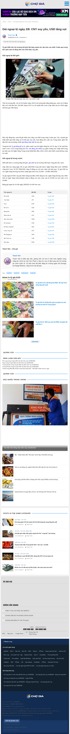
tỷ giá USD (33, 273)
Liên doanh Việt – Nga (17, 655)
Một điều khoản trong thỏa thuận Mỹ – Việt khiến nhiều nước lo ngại (29, 368)
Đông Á (35, 651)
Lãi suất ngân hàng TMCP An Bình (25, 666)
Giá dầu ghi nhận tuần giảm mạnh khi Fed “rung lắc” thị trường (35, 533)
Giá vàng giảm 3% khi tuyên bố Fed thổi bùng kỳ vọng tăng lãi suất (36, 522)
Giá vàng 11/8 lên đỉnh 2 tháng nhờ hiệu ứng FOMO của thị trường (36, 479)
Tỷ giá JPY (51, 200)
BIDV (29, 651)
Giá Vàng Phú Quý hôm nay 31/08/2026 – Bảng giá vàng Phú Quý (21, 682)
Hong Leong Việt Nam (51, 651)
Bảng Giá (10, 633)
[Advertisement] (35, 123)
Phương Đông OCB (53, 655)
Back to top (8, 641)
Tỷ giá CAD (51, 223)
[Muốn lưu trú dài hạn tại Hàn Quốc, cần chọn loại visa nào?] (7, 568)
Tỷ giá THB (51, 238)
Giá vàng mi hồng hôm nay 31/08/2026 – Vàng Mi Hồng (18, 678)
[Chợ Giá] (35, 4)
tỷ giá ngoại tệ (25, 273)
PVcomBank (15, 658)
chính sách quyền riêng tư (44, 711)
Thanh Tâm (17, 256)
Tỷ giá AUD (51, 207)
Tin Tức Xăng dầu (26, 531)
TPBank (17, 662)
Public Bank (7, 658)
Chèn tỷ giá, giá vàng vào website (17, 610)
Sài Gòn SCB (60, 658)
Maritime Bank (28, 655)
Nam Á (36, 655)
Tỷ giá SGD (51, 234)
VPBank (44, 662)
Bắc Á (11, 651)
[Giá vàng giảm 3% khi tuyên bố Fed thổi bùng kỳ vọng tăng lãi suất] (7, 522)
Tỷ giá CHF (51, 230)
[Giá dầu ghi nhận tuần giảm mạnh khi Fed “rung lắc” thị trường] (7, 534)
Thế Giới (17, 542)
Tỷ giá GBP (51, 211)
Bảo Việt (24, 651)
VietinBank (37, 662)
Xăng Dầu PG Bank (53, 662)
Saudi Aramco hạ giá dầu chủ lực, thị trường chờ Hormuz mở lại (36, 492)
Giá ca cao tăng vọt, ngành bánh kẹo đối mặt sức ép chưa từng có (36, 467)
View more (35, 341)
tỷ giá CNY (16, 273)
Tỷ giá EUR (51, 204)
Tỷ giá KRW (51, 219)
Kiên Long (6, 655)
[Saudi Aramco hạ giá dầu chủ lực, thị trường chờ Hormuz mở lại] (7, 496)
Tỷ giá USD (51, 196)
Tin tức (9, 21)
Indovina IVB (62, 651)
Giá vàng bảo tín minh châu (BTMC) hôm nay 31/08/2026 (19, 674)
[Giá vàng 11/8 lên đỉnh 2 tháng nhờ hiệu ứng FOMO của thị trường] (7, 483)
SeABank (6, 662)
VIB (22, 662)
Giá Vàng (17, 519)
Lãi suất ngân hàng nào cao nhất (45, 666)
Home (4, 21)
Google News (19, 633)
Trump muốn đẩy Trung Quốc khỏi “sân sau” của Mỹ (31, 544)
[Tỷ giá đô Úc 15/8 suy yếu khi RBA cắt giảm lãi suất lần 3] (18, 329)
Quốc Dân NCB (37, 658)
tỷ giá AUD (9, 273)
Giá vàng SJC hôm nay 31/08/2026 (13, 685)
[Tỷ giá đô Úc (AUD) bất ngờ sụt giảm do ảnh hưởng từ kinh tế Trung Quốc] (18, 310)
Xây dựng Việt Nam (9, 666)
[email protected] (19, 706)
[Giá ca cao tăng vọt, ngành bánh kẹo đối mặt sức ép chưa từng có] (7, 471)
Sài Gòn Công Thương (49, 658)
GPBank (41, 651)
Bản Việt (17, 651)
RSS (3, 633)
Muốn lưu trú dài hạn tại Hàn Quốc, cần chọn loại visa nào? (33, 567)
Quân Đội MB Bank (26, 658)
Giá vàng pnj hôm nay (46, 682)
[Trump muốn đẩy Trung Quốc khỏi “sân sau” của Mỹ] (7, 545)
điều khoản (56, 711)
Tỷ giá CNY (51, 215)
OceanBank (43, 655)
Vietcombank (28, 662)
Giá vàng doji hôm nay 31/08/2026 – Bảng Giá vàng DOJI (51, 674)
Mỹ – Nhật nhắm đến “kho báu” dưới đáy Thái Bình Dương (34, 455)
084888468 (7, 706)
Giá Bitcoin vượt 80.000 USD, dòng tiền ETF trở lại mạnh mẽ (34, 556)
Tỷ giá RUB (51, 242)
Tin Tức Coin (25, 553)
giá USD (31, 163)
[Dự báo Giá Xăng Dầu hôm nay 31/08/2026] (35, 404)
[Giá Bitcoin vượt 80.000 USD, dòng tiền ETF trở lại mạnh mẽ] (7, 556)
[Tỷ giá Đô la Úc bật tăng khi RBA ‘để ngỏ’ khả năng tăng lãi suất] (18, 290)
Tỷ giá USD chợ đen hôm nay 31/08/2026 (23, 361)
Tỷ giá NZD (51, 227)
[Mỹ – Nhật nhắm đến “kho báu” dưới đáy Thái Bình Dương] (7, 459)
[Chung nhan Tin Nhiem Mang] (33, 633)
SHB (12, 662)
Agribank (6, 651)
